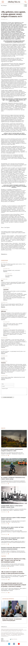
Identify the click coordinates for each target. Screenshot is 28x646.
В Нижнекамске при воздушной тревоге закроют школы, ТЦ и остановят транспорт (13, 538)
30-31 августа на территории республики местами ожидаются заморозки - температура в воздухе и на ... (13, 453)
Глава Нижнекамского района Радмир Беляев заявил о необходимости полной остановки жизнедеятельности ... (13, 542)
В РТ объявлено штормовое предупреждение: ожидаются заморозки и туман (12, 450)
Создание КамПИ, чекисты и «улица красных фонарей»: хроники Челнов (12, 506)
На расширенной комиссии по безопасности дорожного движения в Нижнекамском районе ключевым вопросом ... (14, 481)
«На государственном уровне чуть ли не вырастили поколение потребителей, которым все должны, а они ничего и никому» (13, 584)
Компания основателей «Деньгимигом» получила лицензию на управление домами (13, 548)
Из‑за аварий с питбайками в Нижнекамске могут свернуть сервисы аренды (13, 478)
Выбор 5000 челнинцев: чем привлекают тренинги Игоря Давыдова (12, 619)
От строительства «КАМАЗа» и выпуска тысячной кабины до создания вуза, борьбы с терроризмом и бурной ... (13, 510)
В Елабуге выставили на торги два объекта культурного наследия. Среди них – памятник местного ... (13, 521)
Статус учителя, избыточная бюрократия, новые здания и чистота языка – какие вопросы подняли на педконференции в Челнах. (13, 589)
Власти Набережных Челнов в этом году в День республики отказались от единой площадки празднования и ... (14, 531)
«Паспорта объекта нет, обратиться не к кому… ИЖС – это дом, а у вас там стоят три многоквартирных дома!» (13, 560)
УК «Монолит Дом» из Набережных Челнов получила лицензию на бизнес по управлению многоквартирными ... (13, 551)
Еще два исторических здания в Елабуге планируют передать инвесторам (13, 518)
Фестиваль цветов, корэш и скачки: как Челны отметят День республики (12, 527)
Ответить (3, 266)
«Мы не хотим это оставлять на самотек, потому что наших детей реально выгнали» (12, 572)
